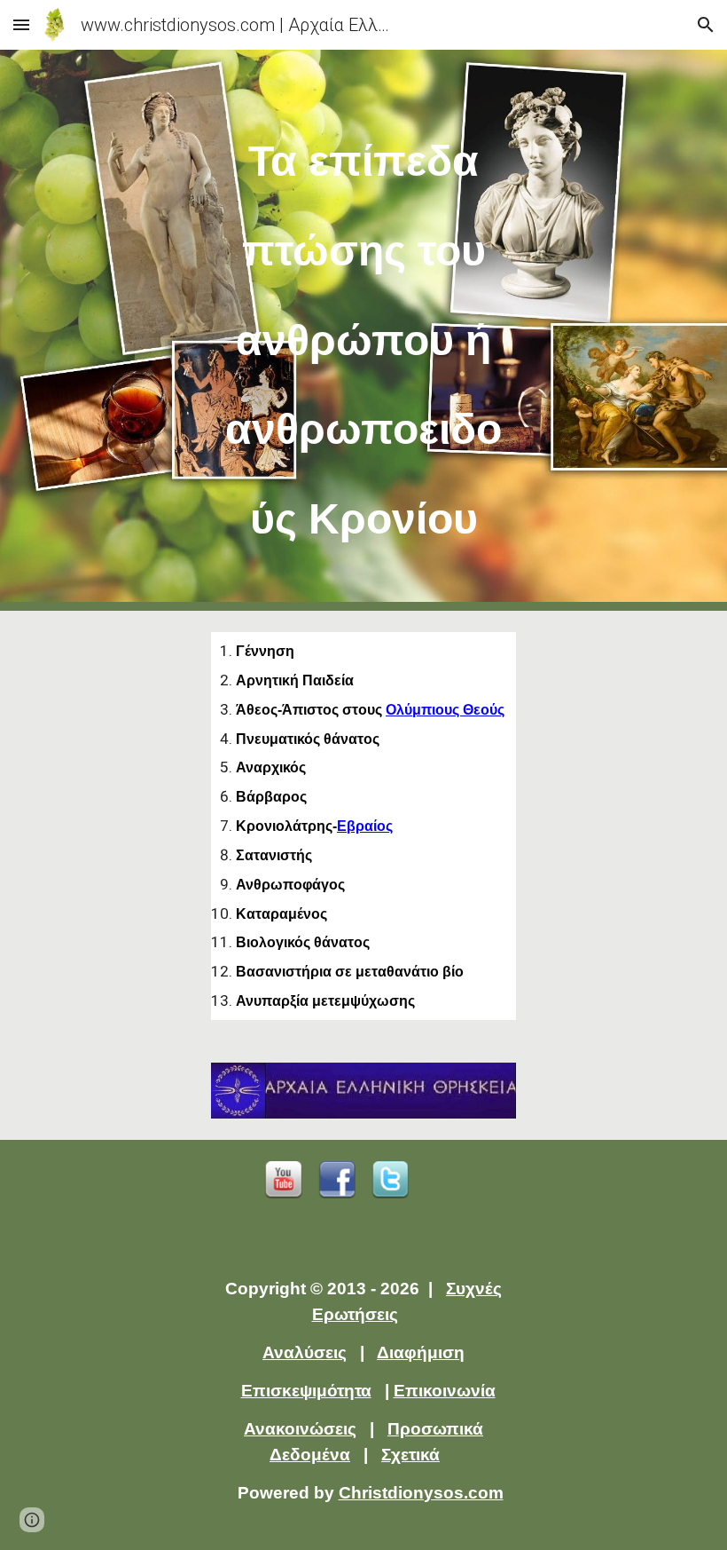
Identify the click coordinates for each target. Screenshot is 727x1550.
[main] (363, 330)
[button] (21, 24)
